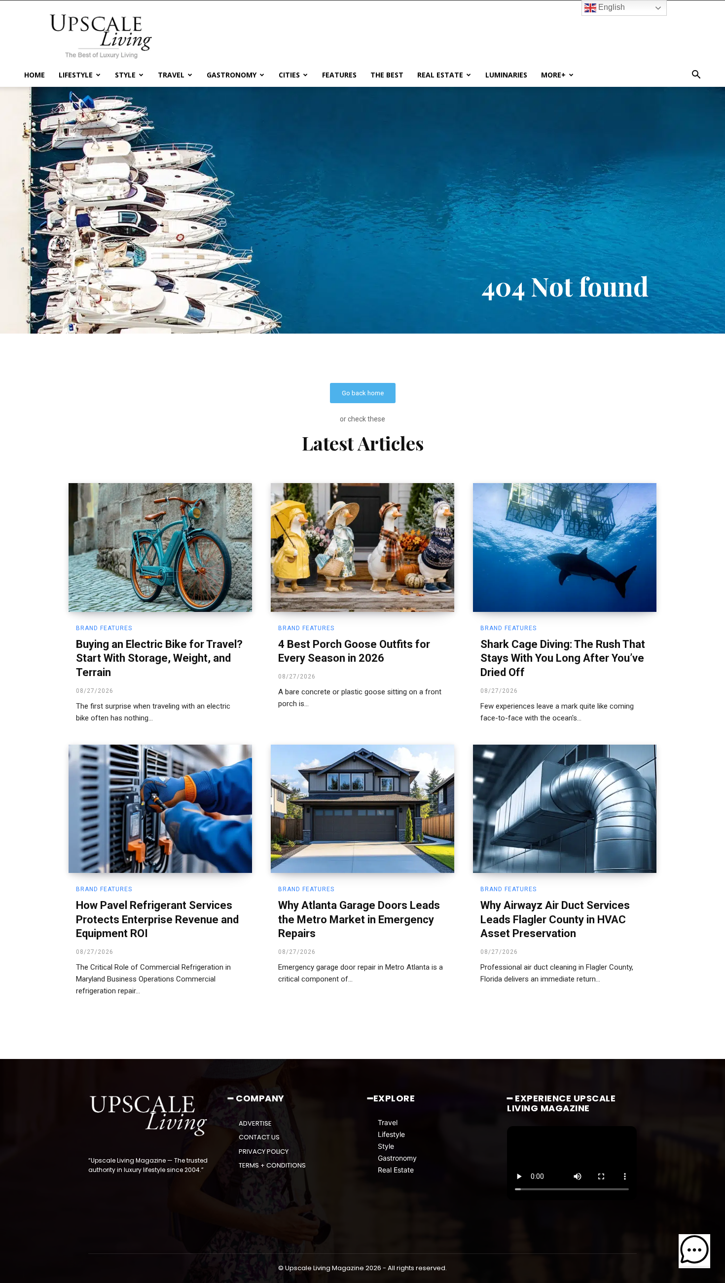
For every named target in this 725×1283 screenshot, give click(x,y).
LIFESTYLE (76, 74)
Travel (388, 1122)
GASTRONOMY (231, 74)
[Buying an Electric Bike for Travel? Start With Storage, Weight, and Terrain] (160, 547)
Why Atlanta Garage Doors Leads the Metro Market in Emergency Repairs (359, 919)
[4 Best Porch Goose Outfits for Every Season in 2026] (362, 547)
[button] (696, 75)
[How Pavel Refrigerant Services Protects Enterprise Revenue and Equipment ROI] (160, 809)
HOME (34, 74)
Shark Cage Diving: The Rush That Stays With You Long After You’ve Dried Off (562, 658)
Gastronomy (397, 1158)
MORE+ (553, 74)
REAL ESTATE (440, 74)
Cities (289, 74)
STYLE (125, 74)
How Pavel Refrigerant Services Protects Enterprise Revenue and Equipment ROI (157, 919)
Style (386, 1146)
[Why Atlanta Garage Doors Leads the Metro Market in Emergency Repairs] (362, 809)
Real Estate (396, 1170)
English (610, 7)
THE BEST (386, 74)
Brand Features (104, 628)
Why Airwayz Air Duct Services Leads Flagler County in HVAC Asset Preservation (555, 919)
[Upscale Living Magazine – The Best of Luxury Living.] (149, 1116)
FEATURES (339, 74)
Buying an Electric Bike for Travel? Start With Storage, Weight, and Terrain (159, 658)
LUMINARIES (506, 74)
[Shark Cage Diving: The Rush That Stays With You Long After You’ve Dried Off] (564, 547)
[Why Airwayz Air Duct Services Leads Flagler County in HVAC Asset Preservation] (564, 809)
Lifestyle (391, 1134)
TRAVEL (171, 74)
